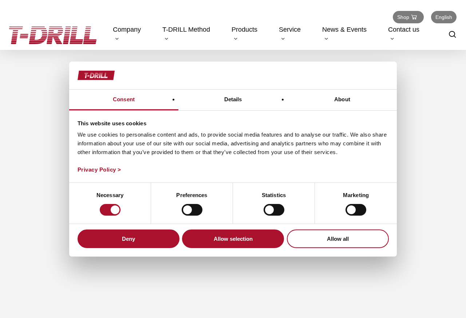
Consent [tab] (124, 99)
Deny (128, 239)
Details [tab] (233, 99)
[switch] (192, 210)
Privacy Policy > (99, 169)
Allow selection (233, 239)
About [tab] (342, 99)
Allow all (338, 239)
